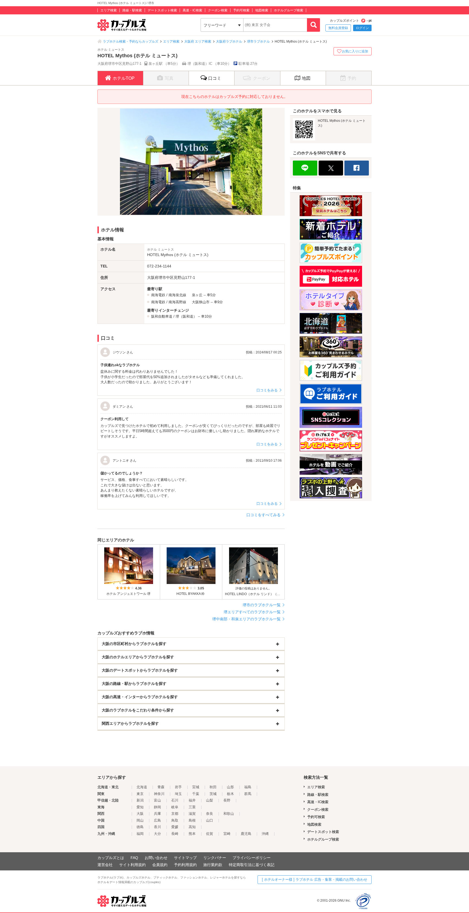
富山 (157, 800)
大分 (157, 834)
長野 (226, 800)
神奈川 (159, 794)
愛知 (140, 807)
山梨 (209, 800)
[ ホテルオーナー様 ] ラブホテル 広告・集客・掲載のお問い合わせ (314, 879)
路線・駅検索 (132, 10)
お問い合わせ (156, 857)
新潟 (140, 800)
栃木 (230, 794)
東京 (140, 794)
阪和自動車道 (161, 316)
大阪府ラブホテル (229, 41)
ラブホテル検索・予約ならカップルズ (130, 41)
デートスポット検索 (162, 10)
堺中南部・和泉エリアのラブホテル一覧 (246, 619)
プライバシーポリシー (252, 857)
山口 (209, 820)
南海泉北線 (177, 295)
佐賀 (209, 834)
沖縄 (265, 834)
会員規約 (159, 865)
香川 (157, 827)
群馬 (247, 794)
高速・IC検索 (192, 10)
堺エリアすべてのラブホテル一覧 (252, 612)
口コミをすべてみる (263, 515)
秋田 (213, 787)
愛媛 (174, 827)
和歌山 (228, 814)
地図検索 (261, 10)
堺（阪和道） (186, 316)
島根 (192, 820)
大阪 (140, 814)
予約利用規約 (185, 865)
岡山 (140, 820)
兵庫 (157, 814)
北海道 (142, 787)
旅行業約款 (212, 865)
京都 (174, 814)
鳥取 (174, 820)
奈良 (209, 814)
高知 (192, 827)
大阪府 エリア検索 (197, 41)
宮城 (195, 787)
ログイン (362, 28)
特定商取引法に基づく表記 (251, 865)
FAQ (134, 857)
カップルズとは (110, 857)
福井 (192, 800)
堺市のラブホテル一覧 (262, 605)
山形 (230, 787)
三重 (192, 807)
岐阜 (174, 807)
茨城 (213, 794)
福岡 (140, 834)
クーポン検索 (217, 10)
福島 (247, 787)
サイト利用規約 (132, 865)
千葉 (195, 794)
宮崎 (226, 834)
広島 (157, 820)
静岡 (157, 807)
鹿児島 (246, 834)
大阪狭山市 (201, 302)
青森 (160, 787)
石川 (174, 800)
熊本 (192, 834)
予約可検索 (241, 10)
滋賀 (192, 814)
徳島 (140, 827)
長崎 (174, 834)
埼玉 (178, 794)
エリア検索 (108, 10)
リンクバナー (214, 857)
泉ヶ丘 (197, 295)
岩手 (178, 787)
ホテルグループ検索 (288, 10)
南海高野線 (177, 302)
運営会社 (105, 865)
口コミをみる (267, 390)
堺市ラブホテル (258, 41)
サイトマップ (185, 857)
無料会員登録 (338, 28)
